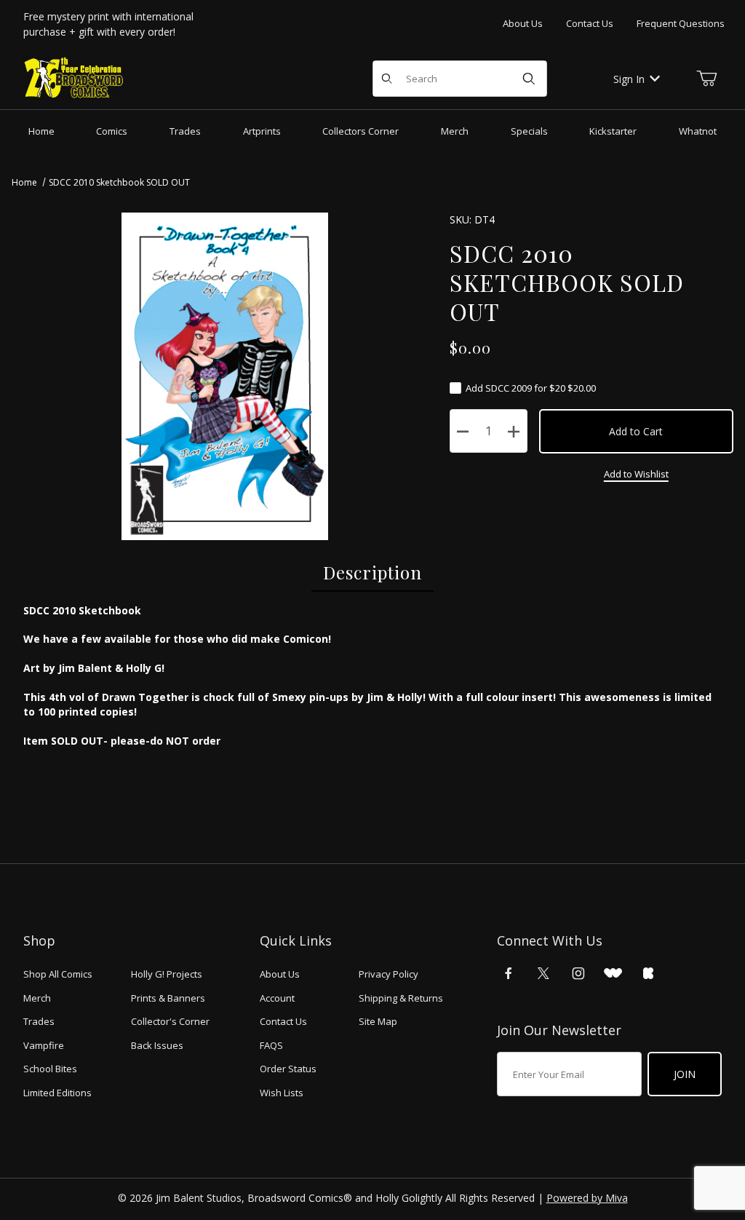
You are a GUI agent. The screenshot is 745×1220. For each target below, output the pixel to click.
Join (685, 1074)
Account (277, 998)
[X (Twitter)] (543, 973)
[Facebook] (508, 973)
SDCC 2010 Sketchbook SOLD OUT (119, 182)
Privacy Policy (388, 974)
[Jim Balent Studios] (74, 77)
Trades (39, 1021)
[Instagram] (578, 973)
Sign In (629, 79)
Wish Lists (281, 1092)
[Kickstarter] (648, 973)
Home (24, 182)
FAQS (271, 1045)
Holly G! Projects (166, 974)
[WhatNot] (613, 973)
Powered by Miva (587, 1198)
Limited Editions (57, 1092)
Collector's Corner (170, 1021)
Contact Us (589, 23)
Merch (37, 998)
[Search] (528, 78)
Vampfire (43, 1045)
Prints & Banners (168, 998)
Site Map (378, 1021)
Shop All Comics (57, 974)
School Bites (50, 1068)
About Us (523, 23)
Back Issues (157, 1045)
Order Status (288, 1068)
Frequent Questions (681, 23)
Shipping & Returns (401, 998)
